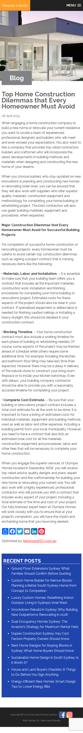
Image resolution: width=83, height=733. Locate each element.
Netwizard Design (50, 720)
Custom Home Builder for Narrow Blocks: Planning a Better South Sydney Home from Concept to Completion (44, 586)
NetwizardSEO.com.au (39, 541)
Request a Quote (15, 5)
